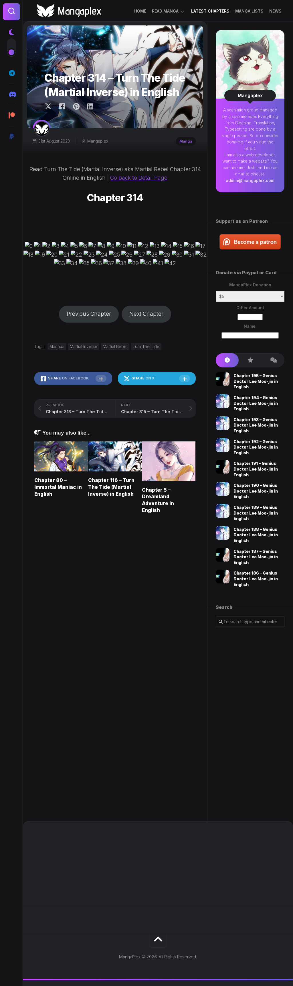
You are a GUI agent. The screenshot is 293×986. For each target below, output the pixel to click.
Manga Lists (249, 11)
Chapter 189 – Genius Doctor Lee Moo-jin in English (255, 513)
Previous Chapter (89, 314)
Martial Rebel (115, 346)
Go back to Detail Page (138, 178)
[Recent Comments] (273, 360)
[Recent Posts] (227, 360)
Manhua (57, 346)
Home (140, 11)
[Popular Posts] (250, 360)
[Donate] (11, 136)
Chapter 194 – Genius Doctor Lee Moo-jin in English (255, 403)
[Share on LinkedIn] (90, 106)
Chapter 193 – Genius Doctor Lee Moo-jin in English (255, 425)
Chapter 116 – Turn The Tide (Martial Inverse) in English (111, 487)
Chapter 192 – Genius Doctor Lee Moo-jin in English (255, 447)
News (275, 11)
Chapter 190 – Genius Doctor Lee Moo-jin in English (255, 491)
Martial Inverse (83, 346)
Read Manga (165, 11)
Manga (185, 141)
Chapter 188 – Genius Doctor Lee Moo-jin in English (255, 535)
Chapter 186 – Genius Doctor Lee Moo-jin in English (255, 579)
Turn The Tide (146, 346)
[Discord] (11, 94)
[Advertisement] (250, 724)
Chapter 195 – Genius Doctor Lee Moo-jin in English (255, 381)
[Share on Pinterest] (76, 106)
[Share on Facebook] (62, 106)
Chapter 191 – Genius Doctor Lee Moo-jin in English (255, 469)
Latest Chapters (210, 11)
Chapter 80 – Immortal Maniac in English (58, 487)
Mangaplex (97, 141)
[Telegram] (11, 73)
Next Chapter (146, 314)
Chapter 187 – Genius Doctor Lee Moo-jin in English (255, 557)
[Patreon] (11, 115)
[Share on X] (49, 106)
